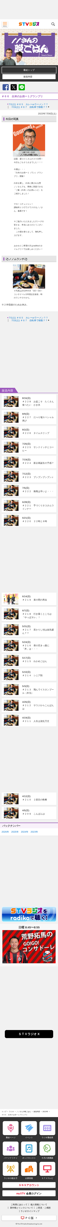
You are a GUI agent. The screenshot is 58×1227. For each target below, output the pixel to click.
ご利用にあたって (19, 1204)
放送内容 (27, 76)
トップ (4, 1111)
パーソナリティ (10, 1158)
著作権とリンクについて (21, 1207)
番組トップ (29, 70)
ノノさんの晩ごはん (23, 1111)
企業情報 (29, 1178)
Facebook (6, 87)
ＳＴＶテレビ (47, 1178)
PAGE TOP (52, 1205)
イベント (29, 1137)
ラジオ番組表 (47, 1137)
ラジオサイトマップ (30, 1211)
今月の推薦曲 (47, 1158)
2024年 (24, 831)
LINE (22, 87)
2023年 (34, 831)
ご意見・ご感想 (43, 1207)
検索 (53, 24)
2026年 (5, 831)
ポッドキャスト (29, 1158)
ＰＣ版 (29, 1218)
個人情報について (38, 1204)
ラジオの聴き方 (10, 1178)
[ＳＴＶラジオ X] (29, 1037)
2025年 (15, 831)
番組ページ (10, 1137)
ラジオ (11, 1111)
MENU (5, 24)
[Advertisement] (29, 10)
